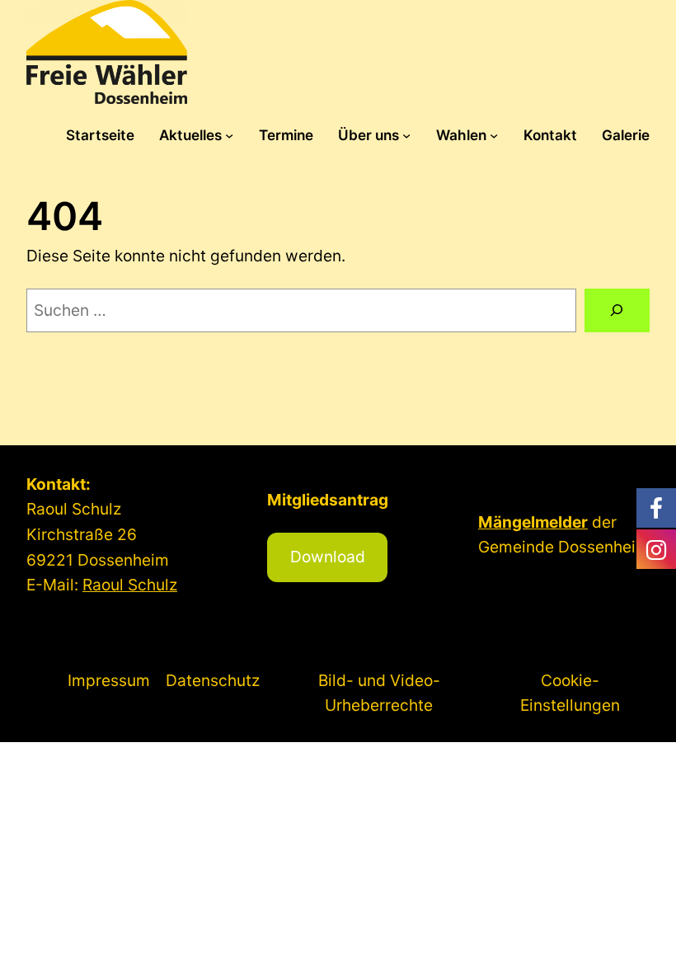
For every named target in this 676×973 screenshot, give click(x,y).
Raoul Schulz (129, 585)
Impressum (109, 680)
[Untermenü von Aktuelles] (229, 135)
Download (327, 556)
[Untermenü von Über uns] (406, 135)
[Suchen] (617, 311)
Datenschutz (213, 680)
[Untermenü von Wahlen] (494, 135)
